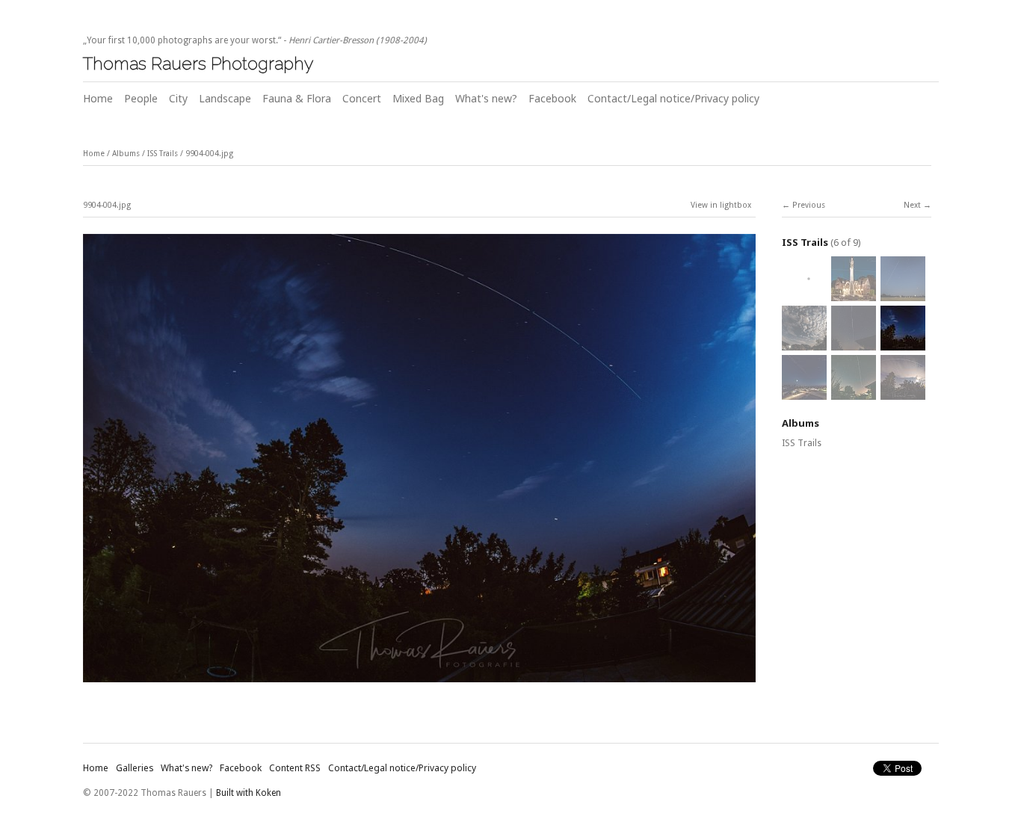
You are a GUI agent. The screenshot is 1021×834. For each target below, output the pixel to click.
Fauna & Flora (296, 98)
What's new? (486, 98)
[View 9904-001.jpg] (902, 391)
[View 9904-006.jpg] (804, 342)
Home (98, 98)
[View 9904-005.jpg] (853, 342)
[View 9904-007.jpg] (902, 293)
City (178, 98)
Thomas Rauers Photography (198, 63)
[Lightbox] (419, 685)
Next (912, 205)
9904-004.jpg (209, 153)
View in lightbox (721, 205)
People (141, 98)
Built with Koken (248, 793)
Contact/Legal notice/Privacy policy (673, 98)
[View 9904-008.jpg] (853, 293)
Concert (361, 98)
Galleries (134, 768)
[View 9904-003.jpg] (804, 391)
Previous (808, 205)
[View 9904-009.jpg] (804, 293)
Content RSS (295, 768)
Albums (126, 153)
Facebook (552, 98)
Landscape (225, 98)
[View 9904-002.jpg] (853, 391)
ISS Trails (162, 153)
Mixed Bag (418, 98)
